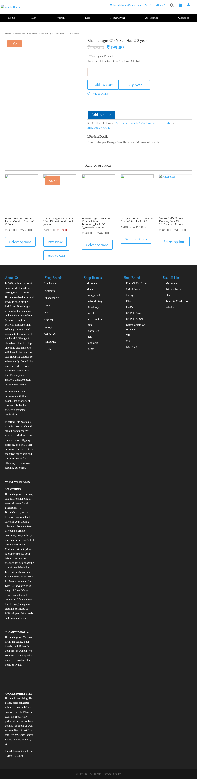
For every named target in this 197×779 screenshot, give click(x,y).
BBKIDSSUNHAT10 (98, 127)
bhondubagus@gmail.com (127, 5)
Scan (89, 325)
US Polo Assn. (134, 313)
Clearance (183, 17)
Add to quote (101, 115)
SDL (89, 336)
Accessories (151, 17)
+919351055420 (157, 5)
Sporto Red (93, 330)
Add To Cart (103, 85)
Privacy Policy (174, 289)
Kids (87, 17)
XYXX (48, 312)
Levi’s (129, 307)
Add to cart (56, 255)
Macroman (92, 283)
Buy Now (134, 85)
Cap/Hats (32, 33)
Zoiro (129, 341)
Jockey (48, 327)
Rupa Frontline (95, 319)
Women (60, 17)
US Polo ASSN (134, 319)
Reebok (91, 313)
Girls (160, 123)
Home (11, 17)
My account (172, 283)
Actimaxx (49, 290)
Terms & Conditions (177, 301)
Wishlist (170, 307)
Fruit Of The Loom (136, 283)
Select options (20, 242)
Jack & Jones (133, 289)
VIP (128, 335)
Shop (168, 295)
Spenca (90, 348)
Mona (90, 289)
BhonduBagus (137, 123)
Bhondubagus (51, 298)
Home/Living (117, 17)
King (128, 301)
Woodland (131, 347)
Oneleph (48, 319)
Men (33, 17)
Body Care (92, 342)
